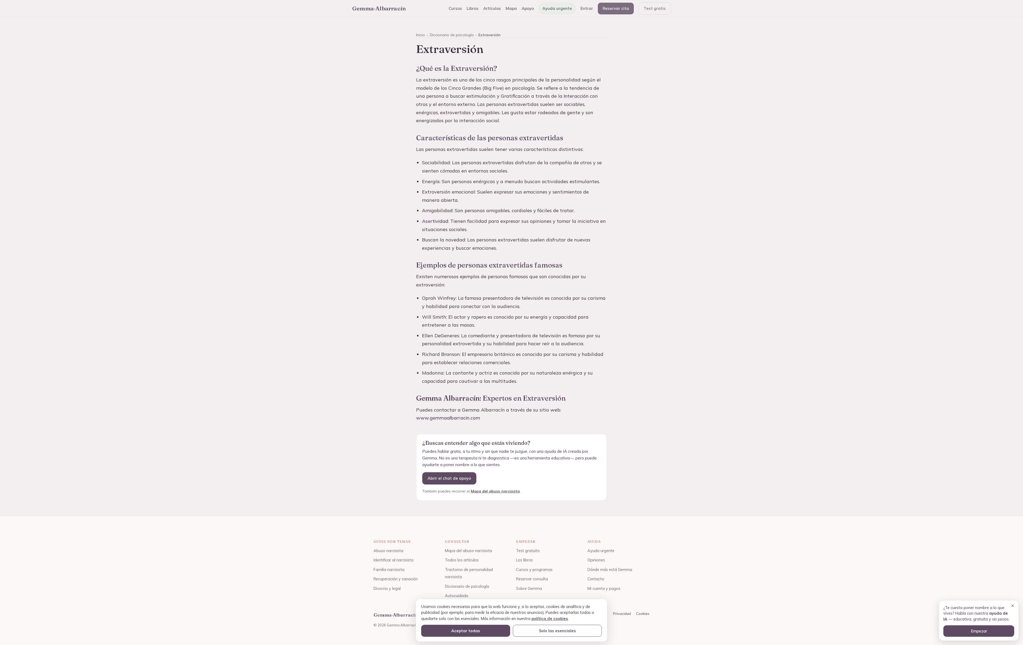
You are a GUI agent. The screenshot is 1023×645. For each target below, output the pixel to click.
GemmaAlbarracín (379, 8)
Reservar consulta (532, 578)
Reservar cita (616, 8)
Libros (472, 8)
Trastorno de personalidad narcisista (469, 573)
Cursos (455, 8)
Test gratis (655, 8)
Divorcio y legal (387, 588)
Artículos (492, 8)
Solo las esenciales (557, 630)
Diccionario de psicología (452, 34)
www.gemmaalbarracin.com (448, 418)
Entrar (586, 8)
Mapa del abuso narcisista (495, 491)
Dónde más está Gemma (609, 569)
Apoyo (528, 8)
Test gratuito (528, 550)
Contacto (595, 578)
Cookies (642, 613)
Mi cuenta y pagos (603, 588)
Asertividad (435, 221)
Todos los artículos (462, 559)
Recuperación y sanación (396, 578)
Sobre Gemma (529, 588)
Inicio (420, 34)
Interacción (576, 96)
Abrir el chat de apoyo (449, 478)
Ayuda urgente (557, 8)
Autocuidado (456, 595)
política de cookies (549, 618)
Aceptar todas (465, 630)
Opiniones (596, 559)
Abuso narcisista (388, 550)
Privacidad (622, 613)
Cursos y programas (534, 569)
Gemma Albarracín (448, 398)
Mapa (511, 8)
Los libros (524, 559)
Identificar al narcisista (393, 559)
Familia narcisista (389, 569)
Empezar (979, 631)
